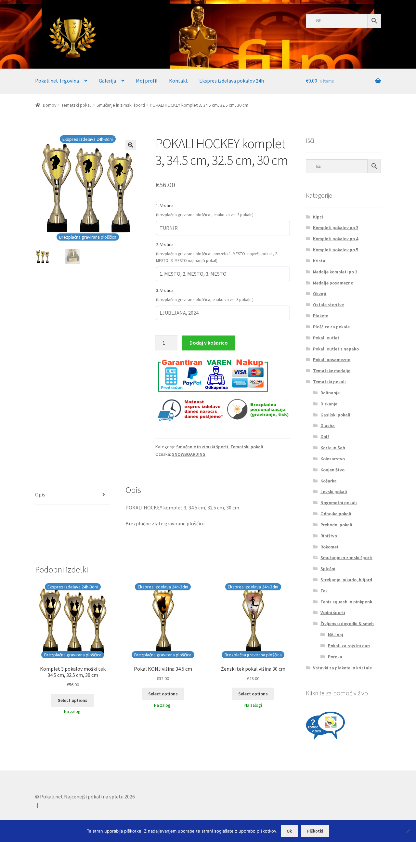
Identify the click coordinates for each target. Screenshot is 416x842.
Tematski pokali (76, 105)
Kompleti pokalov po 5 (335, 250)
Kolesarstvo (332, 459)
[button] (130, 145)
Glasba (327, 425)
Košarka (328, 481)
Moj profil (147, 80)
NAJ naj (335, 635)
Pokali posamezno (331, 359)
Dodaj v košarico (208, 342)
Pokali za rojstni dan (349, 646)
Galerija (107, 80)
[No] (408, 831)
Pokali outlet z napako (336, 349)
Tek (324, 591)
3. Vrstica (165, 290)
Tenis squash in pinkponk (346, 602)
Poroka (335, 657)
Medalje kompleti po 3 (335, 272)
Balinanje (330, 393)
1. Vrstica (165, 205)
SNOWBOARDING (188, 454)
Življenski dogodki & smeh (347, 623)
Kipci (318, 217)
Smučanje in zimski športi (121, 105)
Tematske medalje (331, 371)
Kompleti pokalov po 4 (335, 239)
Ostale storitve (328, 305)
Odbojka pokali (335, 514)
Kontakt (178, 80)
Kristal (320, 261)
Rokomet (329, 547)
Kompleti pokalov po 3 (335, 227)
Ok (289, 831)
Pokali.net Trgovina (57, 80)
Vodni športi (332, 612)
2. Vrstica (165, 244)
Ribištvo (328, 536)
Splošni (327, 569)
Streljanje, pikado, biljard (346, 580)
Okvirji (319, 293)
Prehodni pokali (336, 525)
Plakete (320, 316)
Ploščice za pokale (331, 327)
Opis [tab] (40, 494)
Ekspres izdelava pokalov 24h (231, 80)
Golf (324, 437)
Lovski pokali (333, 491)
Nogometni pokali (338, 503)
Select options (72, 700)
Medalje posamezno (333, 283)
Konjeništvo (332, 470)
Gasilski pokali (335, 415)
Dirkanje (328, 404)
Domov (50, 105)
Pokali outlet (326, 338)
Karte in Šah (332, 448)
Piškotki (315, 831)
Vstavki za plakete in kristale (342, 668)
